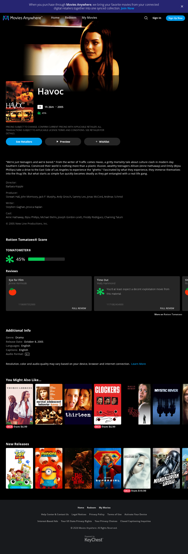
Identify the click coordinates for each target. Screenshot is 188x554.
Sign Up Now (175, 18)
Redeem (70, 18)
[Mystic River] (166, 404)
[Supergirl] (107, 468)
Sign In (157, 18)
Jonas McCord (95, 196)
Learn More (138, 364)
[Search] (146, 18)
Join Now (127, 8)
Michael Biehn (48, 217)
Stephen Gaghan (15, 207)
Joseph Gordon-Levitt (70, 217)
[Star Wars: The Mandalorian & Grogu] (166, 468)
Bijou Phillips (32, 217)
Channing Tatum (113, 217)
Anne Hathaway (15, 217)
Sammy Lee (79, 196)
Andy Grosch (64, 196)
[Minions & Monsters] (48, 468)
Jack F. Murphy (47, 196)
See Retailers (24, 141)
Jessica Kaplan (34, 207)
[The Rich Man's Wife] (137, 404)
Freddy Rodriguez (93, 217)
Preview (65, 141)
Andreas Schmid (113, 196)
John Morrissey (29, 196)
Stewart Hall (13, 196)
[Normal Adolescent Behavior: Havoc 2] (48, 404)
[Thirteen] (78, 404)
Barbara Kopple (14, 186)
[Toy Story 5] (19, 468)
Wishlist (104, 141)
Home (55, 18)
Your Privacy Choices (106, 521)
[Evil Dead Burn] (78, 468)
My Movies (89, 18)
